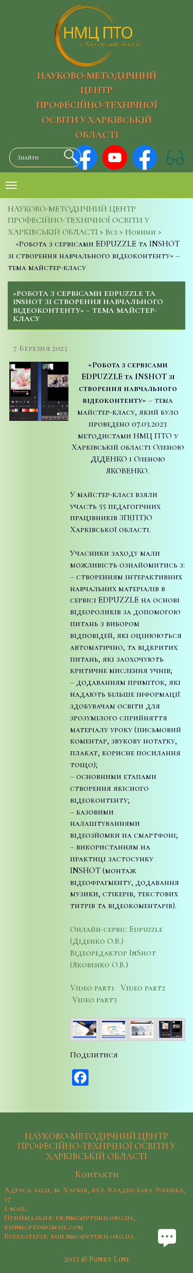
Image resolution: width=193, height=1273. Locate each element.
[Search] (68, 156)
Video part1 (92, 988)
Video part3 (94, 1000)
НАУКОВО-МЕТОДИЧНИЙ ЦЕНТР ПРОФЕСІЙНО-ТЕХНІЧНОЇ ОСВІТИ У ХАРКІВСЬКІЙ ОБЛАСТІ (96, 105)
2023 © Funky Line (97, 1259)
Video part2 (142, 988)
